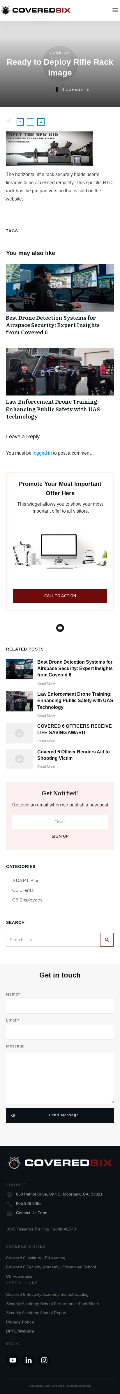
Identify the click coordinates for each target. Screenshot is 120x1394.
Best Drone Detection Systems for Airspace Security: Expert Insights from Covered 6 (60, 303)
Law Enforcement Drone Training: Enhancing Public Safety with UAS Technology (60, 387)
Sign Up (60, 836)
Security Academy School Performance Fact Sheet (52, 1303)
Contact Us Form (31, 1212)
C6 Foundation (19, 1276)
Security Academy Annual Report (36, 1312)
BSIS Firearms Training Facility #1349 (41, 1229)
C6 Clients (23, 890)
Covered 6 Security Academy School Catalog (47, 1294)
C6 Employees (27, 900)
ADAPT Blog (26, 880)
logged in (42, 453)
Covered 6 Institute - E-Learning (35, 1258)
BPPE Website (20, 1331)
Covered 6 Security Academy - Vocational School (51, 1267)
